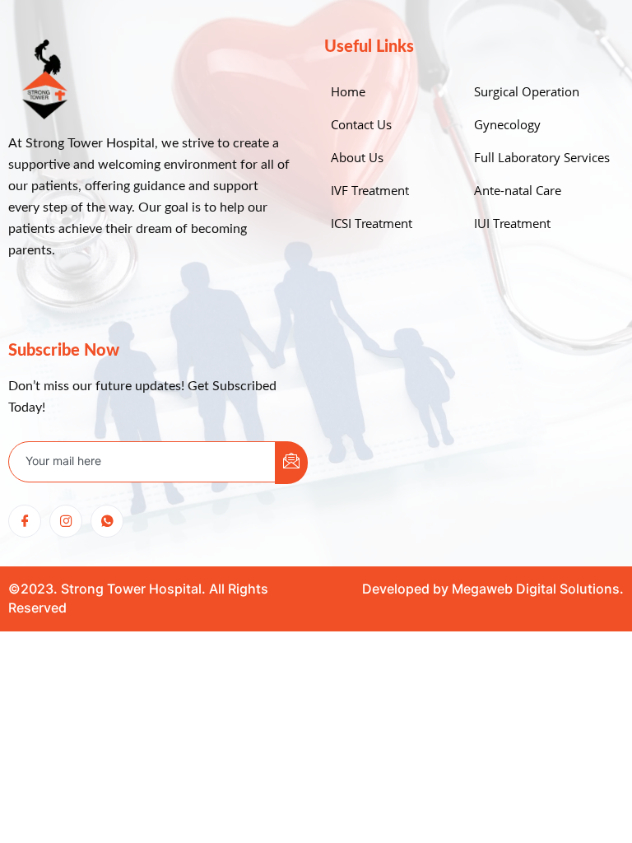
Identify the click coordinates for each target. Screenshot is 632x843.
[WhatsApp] (107, 521)
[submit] (291, 462)
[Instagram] (65, 521)
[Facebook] (24, 521)
